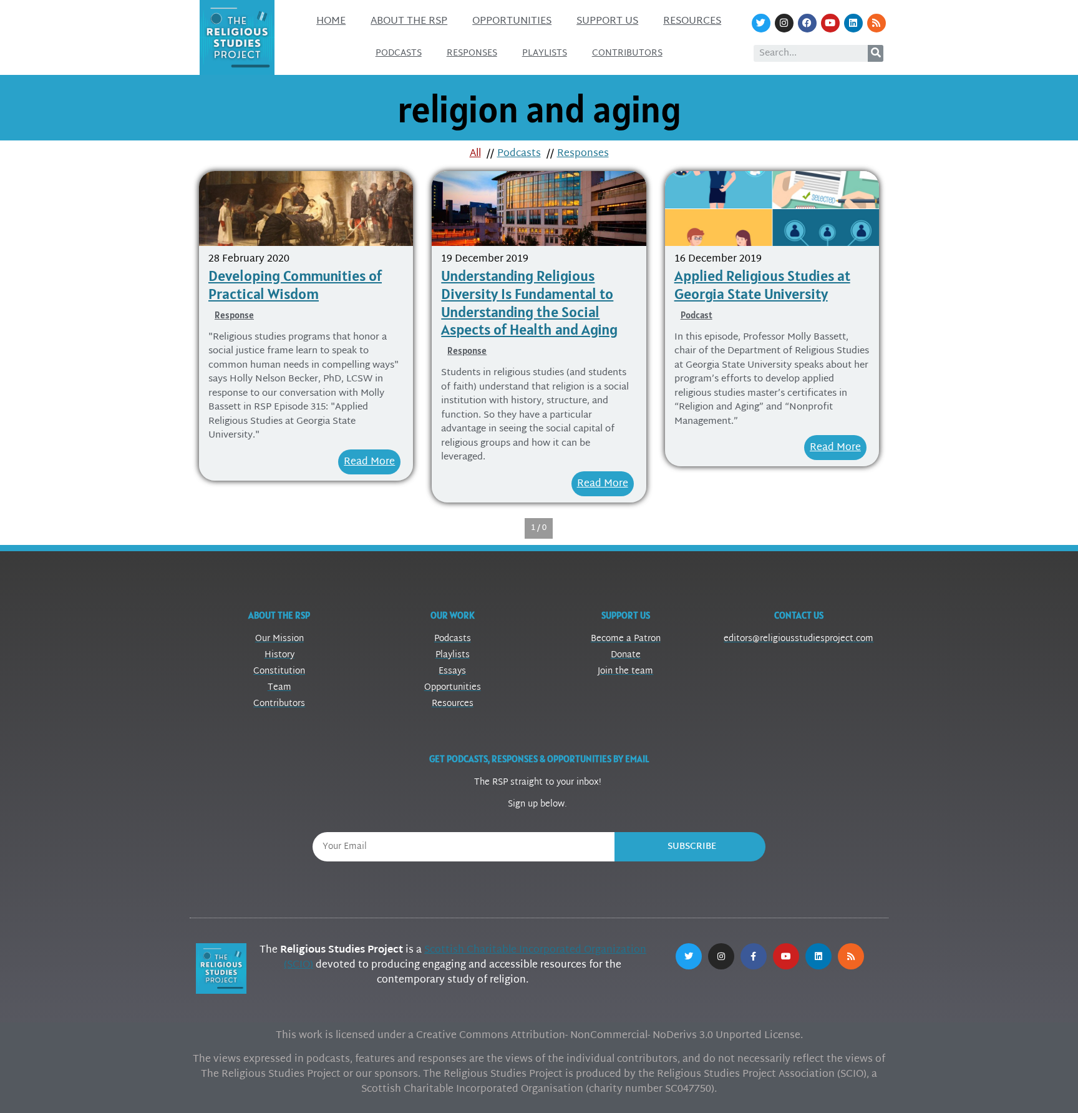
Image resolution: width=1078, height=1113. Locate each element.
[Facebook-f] (754, 956)
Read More (369, 462)
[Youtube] (830, 23)
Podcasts (399, 53)
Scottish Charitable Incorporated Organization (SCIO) (465, 957)
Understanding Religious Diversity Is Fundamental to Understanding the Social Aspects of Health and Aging (529, 302)
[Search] (875, 53)
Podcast (696, 315)
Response (234, 315)
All (475, 154)
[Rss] (876, 23)
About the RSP (409, 21)
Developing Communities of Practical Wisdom (295, 284)
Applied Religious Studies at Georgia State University (762, 284)
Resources (692, 21)
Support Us (607, 21)
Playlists (544, 53)
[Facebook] (807, 23)
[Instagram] (784, 23)
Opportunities (511, 21)
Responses (472, 53)
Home (331, 21)
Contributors (627, 53)
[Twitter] (761, 23)
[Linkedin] (853, 23)
